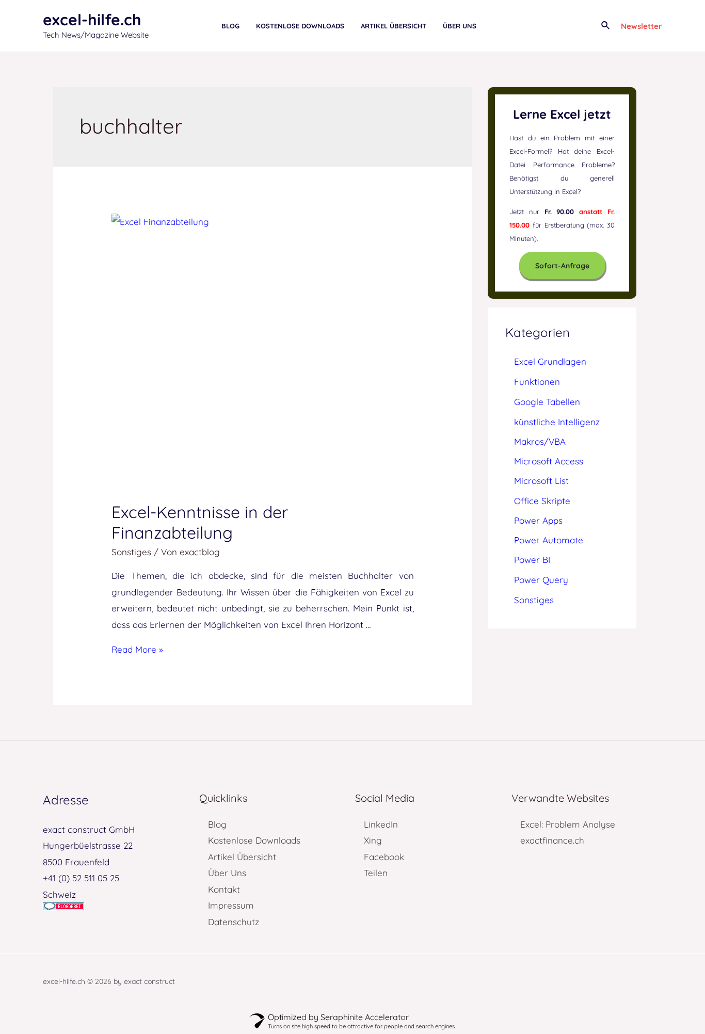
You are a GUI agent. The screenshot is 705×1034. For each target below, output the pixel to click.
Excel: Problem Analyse (567, 824)
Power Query (541, 579)
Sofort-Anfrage (562, 265)
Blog (217, 824)
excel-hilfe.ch (92, 19)
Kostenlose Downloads (254, 840)
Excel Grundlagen (550, 361)
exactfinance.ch (552, 840)
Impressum (231, 905)
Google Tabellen (547, 401)
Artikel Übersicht (242, 856)
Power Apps (538, 520)
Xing (373, 840)
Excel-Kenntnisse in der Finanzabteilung (199, 522)
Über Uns (227, 872)
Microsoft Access (548, 461)
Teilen (376, 872)
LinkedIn (381, 824)
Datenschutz (233, 921)
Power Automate (548, 540)
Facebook (384, 856)
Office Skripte (542, 500)
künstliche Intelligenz (557, 421)
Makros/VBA (540, 441)
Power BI (532, 559)
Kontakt (224, 889)
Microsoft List (541, 480)
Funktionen (537, 381)
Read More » (137, 649)
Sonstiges (131, 551)
